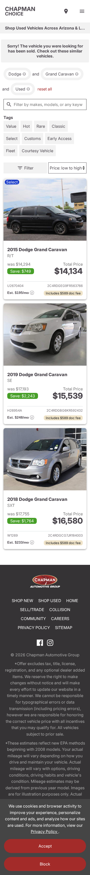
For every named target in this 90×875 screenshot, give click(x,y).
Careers (60, 618)
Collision (59, 609)
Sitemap (63, 627)
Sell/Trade (32, 609)
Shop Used (49, 600)
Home (72, 600)
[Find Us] (66, 11)
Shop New (22, 600)
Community (33, 618)
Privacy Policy (34, 627)
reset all (45, 88)
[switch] (82, 11)
